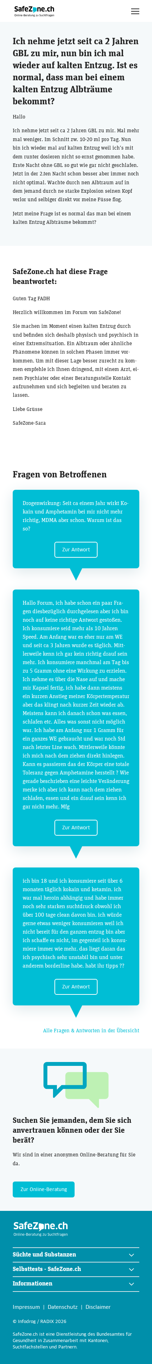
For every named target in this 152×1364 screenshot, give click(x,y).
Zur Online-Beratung (44, 1190)
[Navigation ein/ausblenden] (135, 11)
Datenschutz (63, 1307)
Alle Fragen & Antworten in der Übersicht (91, 1030)
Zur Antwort (76, 550)
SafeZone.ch (34, 11)
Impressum (26, 1307)
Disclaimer (98, 1307)
